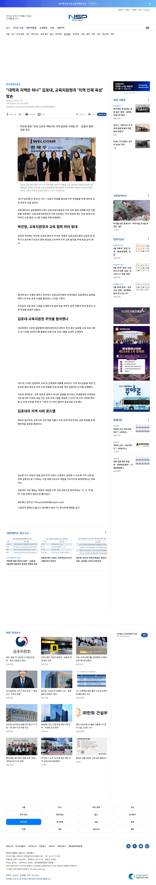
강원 (96, 822)
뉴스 (8, 27)
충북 (132, 822)
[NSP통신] (78, 18)
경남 (60, 829)
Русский (147, 10)
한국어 (121, 10)
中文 (140, 10)
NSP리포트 (31, 27)
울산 (96, 814)
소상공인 (43, 27)
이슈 (52, 27)
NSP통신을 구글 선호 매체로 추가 (73, 3)
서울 (23, 807)
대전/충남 (60, 814)
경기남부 (23, 822)
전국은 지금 (18, 27)
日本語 (134, 10)
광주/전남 (23, 814)
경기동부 (132, 814)
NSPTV (60, 27)
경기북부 (59, 822)
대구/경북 (96, 807)
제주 (132, 829)
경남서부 (96, 829)
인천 (132, 807)
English (127, 10)
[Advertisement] (78, 58)
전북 (23, 829)
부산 (60, 807)
